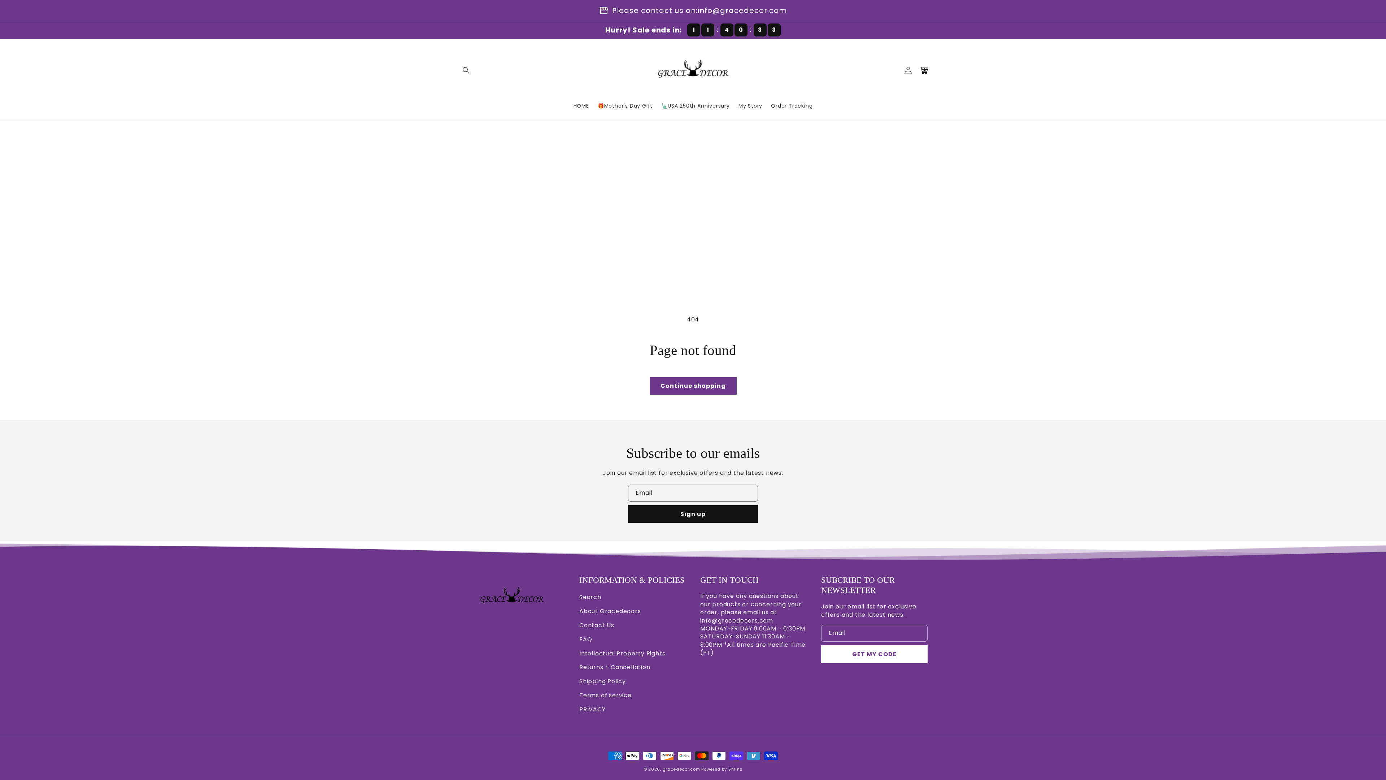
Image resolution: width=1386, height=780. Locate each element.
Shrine (735, 769)
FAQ (585, 639)
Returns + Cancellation (614, 667)
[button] (466, 70)
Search (590, 597)
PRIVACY (592, 709)
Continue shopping (693, 386)
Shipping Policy (602, 681)
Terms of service (605, 695)
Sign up (693, 514)
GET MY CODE (874, 654)
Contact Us (596, 625)
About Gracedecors (610, 611)
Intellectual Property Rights (622, 653)
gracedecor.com (681, 769)
